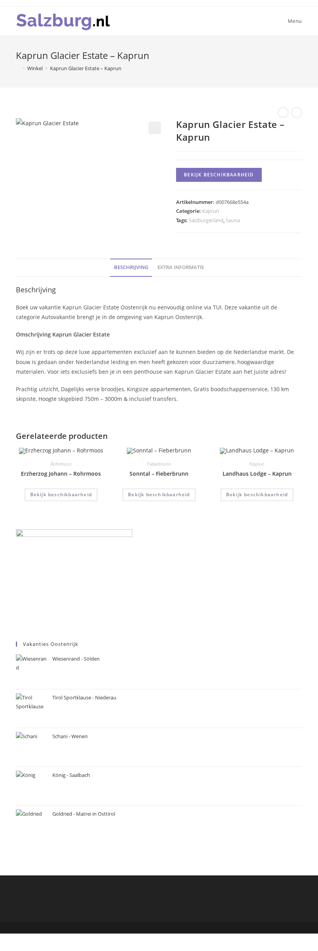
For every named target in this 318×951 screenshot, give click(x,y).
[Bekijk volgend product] (296, 112)
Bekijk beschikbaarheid (219, 174)
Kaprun (210, 210)
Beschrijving (131, 267)
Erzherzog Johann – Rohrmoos (61, 473)
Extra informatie (180, 267)
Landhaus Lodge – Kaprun (257, 473)
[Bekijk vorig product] (283, 112)
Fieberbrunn (159, 464)
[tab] (131, 267)
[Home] (18, 68)
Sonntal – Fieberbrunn (159, 473)
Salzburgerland (206, 220)
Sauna (233, 220)
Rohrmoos (60, 464)
